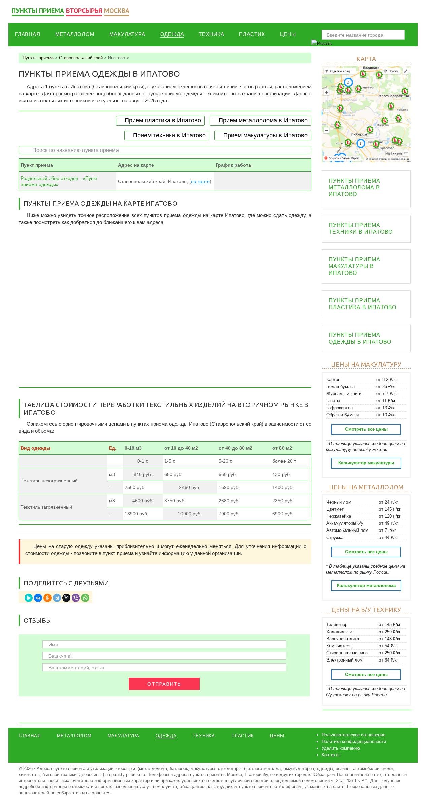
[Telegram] (57, 598)
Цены (288, 34)
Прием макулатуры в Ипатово (265, 135)
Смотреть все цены (366, 429)
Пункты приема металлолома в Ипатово (354, 187)
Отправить (164, 684)
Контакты (331, 755)
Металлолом (75, 34)
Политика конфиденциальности (354, 741)
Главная (27, 34)
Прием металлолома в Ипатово (263, 120)
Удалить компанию (341, 748)
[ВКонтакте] (38, 598)
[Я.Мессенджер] (29, 598)
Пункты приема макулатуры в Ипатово (354, 266)
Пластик (252, 34)
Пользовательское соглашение (353, 734)
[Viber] (76, 598)
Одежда (172, 34)
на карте (200, 181)
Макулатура (127, 34)
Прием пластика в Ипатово (163, 120)
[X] (66, 598)
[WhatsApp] (85, 598)
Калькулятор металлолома (366, 585)
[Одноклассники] (47, 598)
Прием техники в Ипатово (169, 135)
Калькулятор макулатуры (366, 462)
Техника (211, 34)
